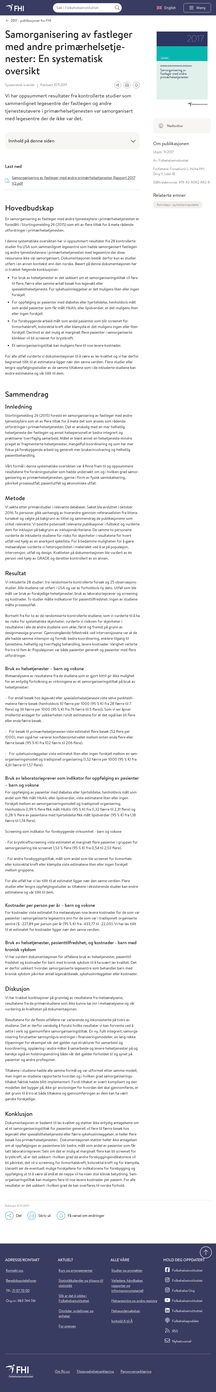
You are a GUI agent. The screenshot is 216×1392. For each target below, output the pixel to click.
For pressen (67, 1326)
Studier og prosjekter (126, 1270)
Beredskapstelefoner (21, 1280)
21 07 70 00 (21, 1290)
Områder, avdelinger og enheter (76, 1313)
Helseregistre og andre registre (134, 1300)
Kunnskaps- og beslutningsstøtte (177, 205)
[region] (182, 125)
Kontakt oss (14, 1270)
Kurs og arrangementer (76, 1270)
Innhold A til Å (122, 1321)
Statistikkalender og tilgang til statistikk (81, 1283)
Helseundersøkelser (125, 1310)
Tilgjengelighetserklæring (95, 1371)
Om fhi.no (62, 1371)
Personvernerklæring (136, 1371)
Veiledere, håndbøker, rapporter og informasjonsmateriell (127, 1285)
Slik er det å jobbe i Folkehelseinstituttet (74, 1298)
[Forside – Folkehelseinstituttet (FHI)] (15, 8)
